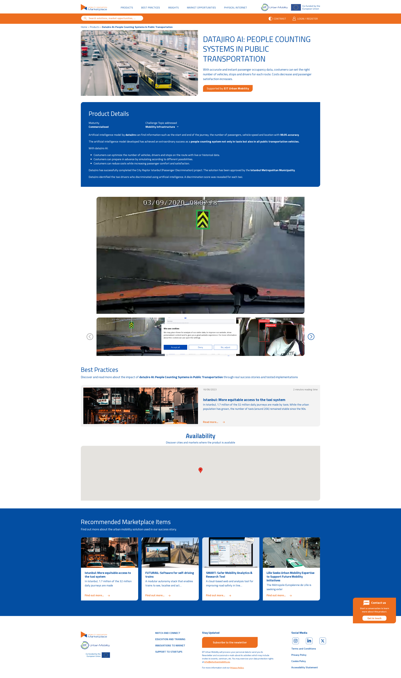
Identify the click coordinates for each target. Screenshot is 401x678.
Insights (173, 7)
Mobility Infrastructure (161, 127)
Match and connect (167, 633)
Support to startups (168, 652)
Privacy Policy (237, 667)
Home (84, 27)
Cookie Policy (298, 661)
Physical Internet (237, 7)
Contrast (280, 19)
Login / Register (307, 19)
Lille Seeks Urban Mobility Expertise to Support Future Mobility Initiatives (290, 576)
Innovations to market (170, 645)
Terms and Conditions (303, 648)
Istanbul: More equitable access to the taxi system (244, 399)
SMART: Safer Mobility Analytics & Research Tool (229, 574)
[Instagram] (295, 641)
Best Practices (150, 7)
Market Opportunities (201, 7)
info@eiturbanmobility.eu (217, 661)
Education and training (170, 639)
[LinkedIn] (309, 641)
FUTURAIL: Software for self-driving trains (169, 574)
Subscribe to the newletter (230, 642)
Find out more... (109, 595)
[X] (322, 641)
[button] (200, 470)
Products (127, 7)
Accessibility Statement (304, 667)
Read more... (214, 422)
